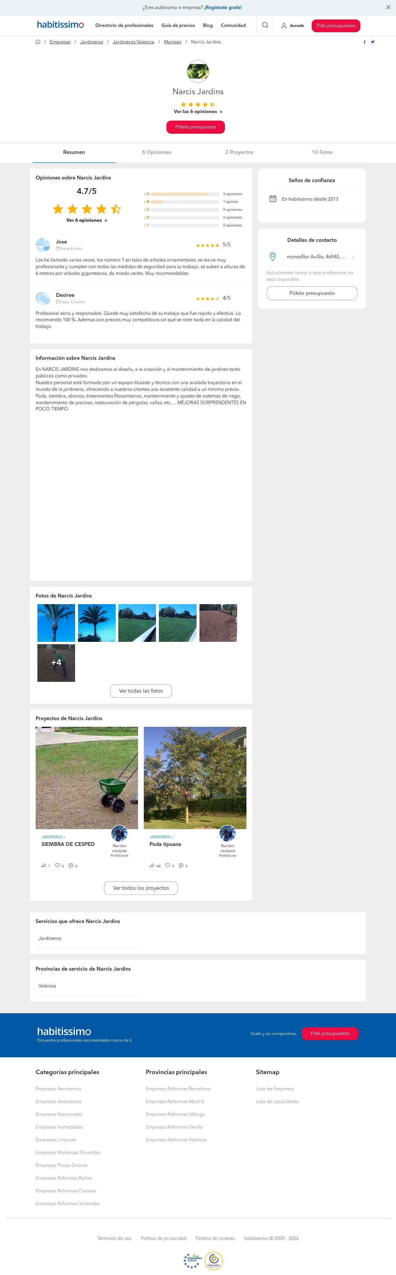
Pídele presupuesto (195, 127)
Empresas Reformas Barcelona (178, 1089)
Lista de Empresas (275, 1089)
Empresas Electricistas (59, 1114)
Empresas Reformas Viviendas (67, 1204)
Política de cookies (215, 1238)
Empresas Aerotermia (58, 1089)
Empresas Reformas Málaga (175, 1114)
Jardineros (91, 42)
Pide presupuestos (336, 26)
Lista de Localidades (277, 1102)
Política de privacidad (163, 1238)
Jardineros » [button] (53, 837)
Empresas (60, 42)
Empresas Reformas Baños (64, 1178)
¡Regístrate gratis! (223, 8)
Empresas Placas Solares (62, 1165)
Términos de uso (114, 1238)
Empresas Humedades (59, 1127)
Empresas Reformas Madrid (175, 1102)
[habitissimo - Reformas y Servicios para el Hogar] (60, 26)
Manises (172, 42)
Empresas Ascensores (58, 1102)
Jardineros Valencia (133, 42)
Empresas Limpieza (56, 1140)
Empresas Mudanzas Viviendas (68, 1153)
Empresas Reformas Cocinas (66, 1191)
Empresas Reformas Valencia (176, 1140)
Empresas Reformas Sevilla (174, 1127)
